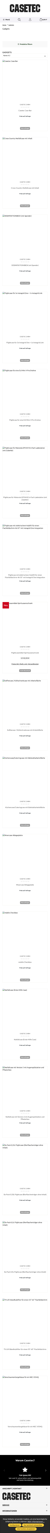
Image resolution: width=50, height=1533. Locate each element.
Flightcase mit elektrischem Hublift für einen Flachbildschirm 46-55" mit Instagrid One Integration (25, 576)
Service (5, 1505)
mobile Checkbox (25, 962)
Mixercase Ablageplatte (25, 885)
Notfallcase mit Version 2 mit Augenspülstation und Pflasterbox (25, 1118)
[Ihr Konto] (30, 19)
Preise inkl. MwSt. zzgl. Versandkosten (25, 664)
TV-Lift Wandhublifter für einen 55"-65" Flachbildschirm (25, 1349)
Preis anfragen (25, 128)
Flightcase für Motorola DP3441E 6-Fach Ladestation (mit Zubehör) (25, 498)
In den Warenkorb (25, 670)
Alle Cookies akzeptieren (26, 1529)
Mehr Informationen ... (36, 1522)
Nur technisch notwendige (33, 1525)
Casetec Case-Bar (25, 110)
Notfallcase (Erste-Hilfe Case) (25, 1039)
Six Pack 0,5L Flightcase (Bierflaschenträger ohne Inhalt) (25, 1272)
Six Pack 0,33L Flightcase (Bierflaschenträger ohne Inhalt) (25, 1194)
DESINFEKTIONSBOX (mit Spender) (25, 265)
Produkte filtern (26, 44)
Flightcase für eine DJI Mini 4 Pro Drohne (25, 420)
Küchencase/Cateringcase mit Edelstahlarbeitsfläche (25, 807)
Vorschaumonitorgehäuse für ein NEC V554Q (25, 1426)
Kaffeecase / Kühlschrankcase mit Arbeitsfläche (25, 730)
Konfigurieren (15, 1525)
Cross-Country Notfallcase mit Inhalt (25, 188)
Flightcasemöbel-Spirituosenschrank (25, 653)
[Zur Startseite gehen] (25, 8)
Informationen (9, 1511)
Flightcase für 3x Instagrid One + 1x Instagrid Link (25, 343)
